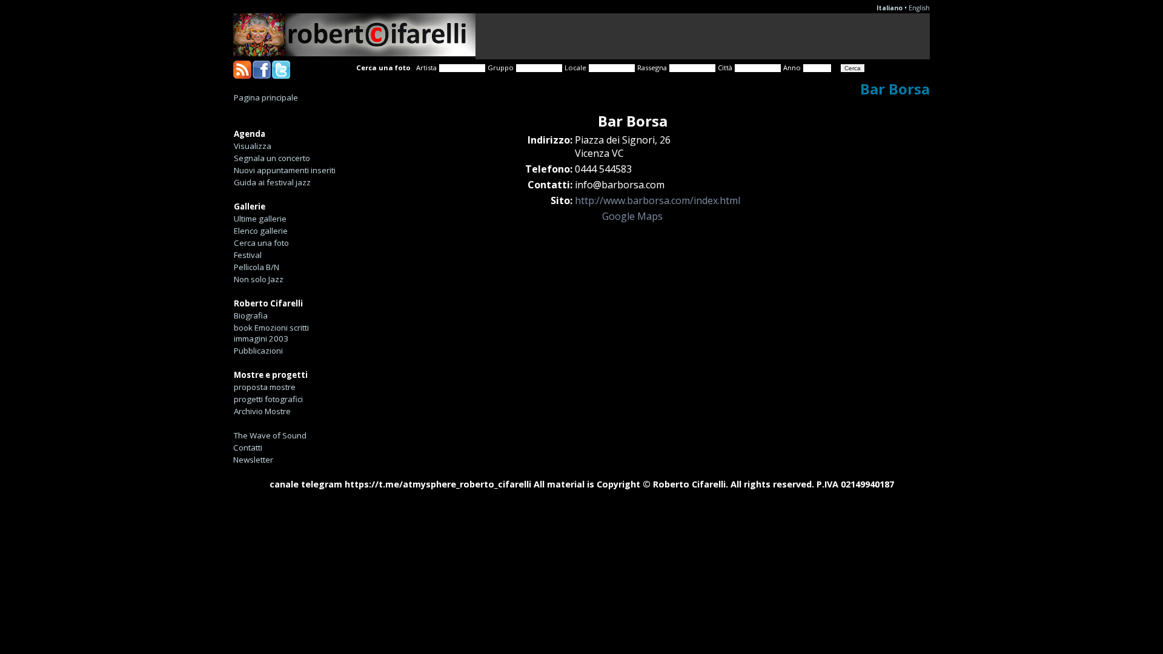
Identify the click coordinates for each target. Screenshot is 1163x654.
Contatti (247, 447)
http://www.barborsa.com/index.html (657, 200)
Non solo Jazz (258, 279)
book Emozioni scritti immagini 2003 (271, 333)
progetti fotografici (268, 399)
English (919, 8)
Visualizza (252, 145)
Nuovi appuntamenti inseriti (285, 170)
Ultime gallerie (260, 218)
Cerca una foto (261, 242)
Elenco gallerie (261, 230)
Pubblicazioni (258, 350)
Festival (248, 254)
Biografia (251, 315)
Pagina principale (266, 97)
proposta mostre (265, 387)
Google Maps (632, 216)
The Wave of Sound (270, 435)
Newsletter (253, 459)
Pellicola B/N (256, 267)
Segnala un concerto (272, 158)
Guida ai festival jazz (272, 182)
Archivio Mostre (262, 411)
